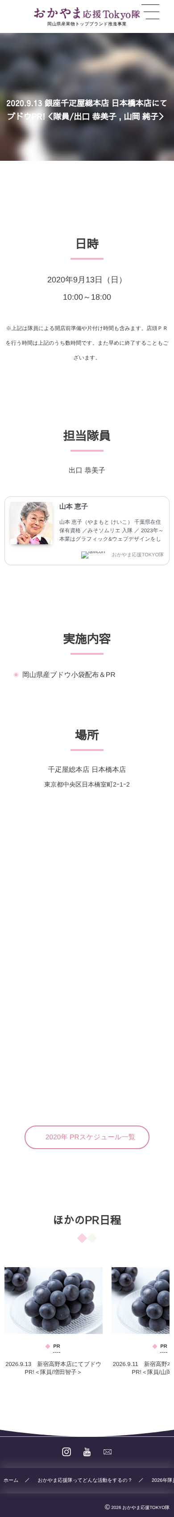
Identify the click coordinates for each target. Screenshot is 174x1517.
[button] (87, 1137)
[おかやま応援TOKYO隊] (87, 13)
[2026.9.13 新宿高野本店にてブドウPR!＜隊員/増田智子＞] (53, 1300)
